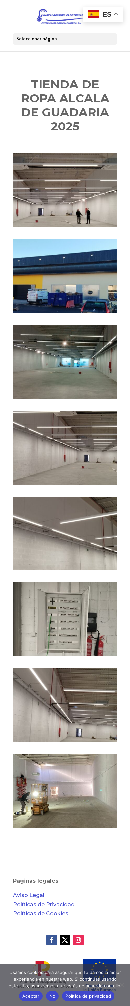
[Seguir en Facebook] (51, 940)
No (52, 996)
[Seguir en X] (65, 940)
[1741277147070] (65, 742)
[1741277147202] (65, 484)
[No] (121, 985)
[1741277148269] (65, 398)
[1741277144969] (65, 827)
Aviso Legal (28, 895)
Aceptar (30, 996)
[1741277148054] (65, 227)
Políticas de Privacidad (44, 904)
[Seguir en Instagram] (78, 940)
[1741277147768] (65, 313)
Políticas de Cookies (40, 913)
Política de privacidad (88, 996)
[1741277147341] (65, 570)
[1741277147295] (65, 656)
